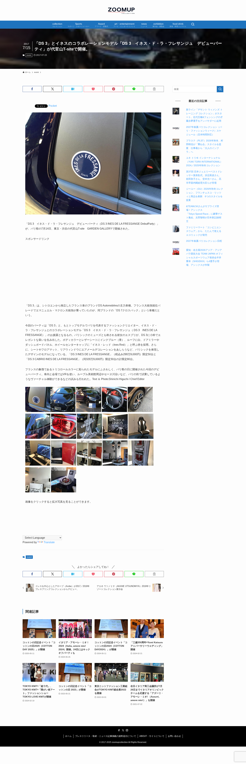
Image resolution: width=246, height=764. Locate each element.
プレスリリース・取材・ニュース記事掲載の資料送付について (105, 736)
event (29, 55)
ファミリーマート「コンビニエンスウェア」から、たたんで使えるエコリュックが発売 (203, 231)
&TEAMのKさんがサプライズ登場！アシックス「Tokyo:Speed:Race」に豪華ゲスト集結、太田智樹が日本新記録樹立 (204, 214)
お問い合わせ (174, 736)
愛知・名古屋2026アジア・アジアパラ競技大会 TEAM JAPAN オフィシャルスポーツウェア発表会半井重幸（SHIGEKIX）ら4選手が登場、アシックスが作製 (204, 257)
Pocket (53, 105)
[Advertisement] (93, 269)
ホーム (68, 736)
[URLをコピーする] (154, 89)
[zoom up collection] (123, 10)
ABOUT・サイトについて (151, 736)
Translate (49, 542)
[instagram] (127, 730)
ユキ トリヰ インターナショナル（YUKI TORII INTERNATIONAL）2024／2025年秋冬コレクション (204, 161)
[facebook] (118, 730)
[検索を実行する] (220, 89)
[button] (32, 89)
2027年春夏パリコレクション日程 (204, 241)
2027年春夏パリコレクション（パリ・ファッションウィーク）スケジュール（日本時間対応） (204, 131)
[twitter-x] (123, 730)
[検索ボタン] (192, 25)
